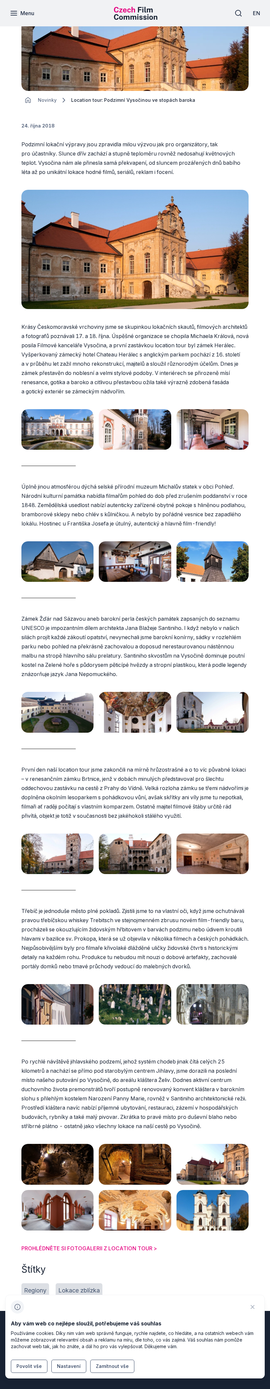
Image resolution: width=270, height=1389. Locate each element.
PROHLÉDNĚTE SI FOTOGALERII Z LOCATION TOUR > (89, 1248)
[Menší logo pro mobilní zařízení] (135, 17)
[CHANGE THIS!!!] (28, 100)
